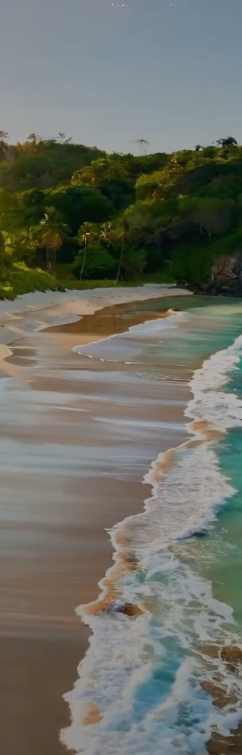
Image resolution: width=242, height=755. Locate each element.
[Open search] (162, 4)
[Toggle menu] (175, 4)
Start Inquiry (70, 5)
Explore (121, 749)
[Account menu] (166, 4)
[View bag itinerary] (171, 4)
